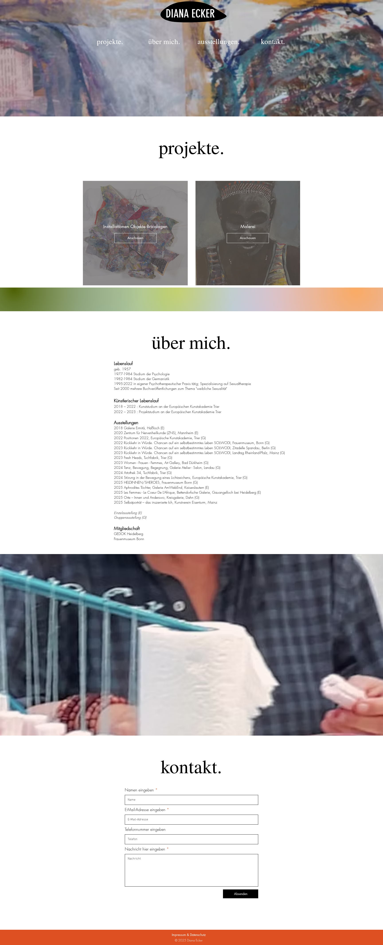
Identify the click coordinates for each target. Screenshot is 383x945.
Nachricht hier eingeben (145, 849)
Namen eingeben (139, 790)
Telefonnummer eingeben (145, 829)
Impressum (179, 935)
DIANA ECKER (190, 13)
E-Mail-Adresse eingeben (145, 810)
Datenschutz (198, 935)
